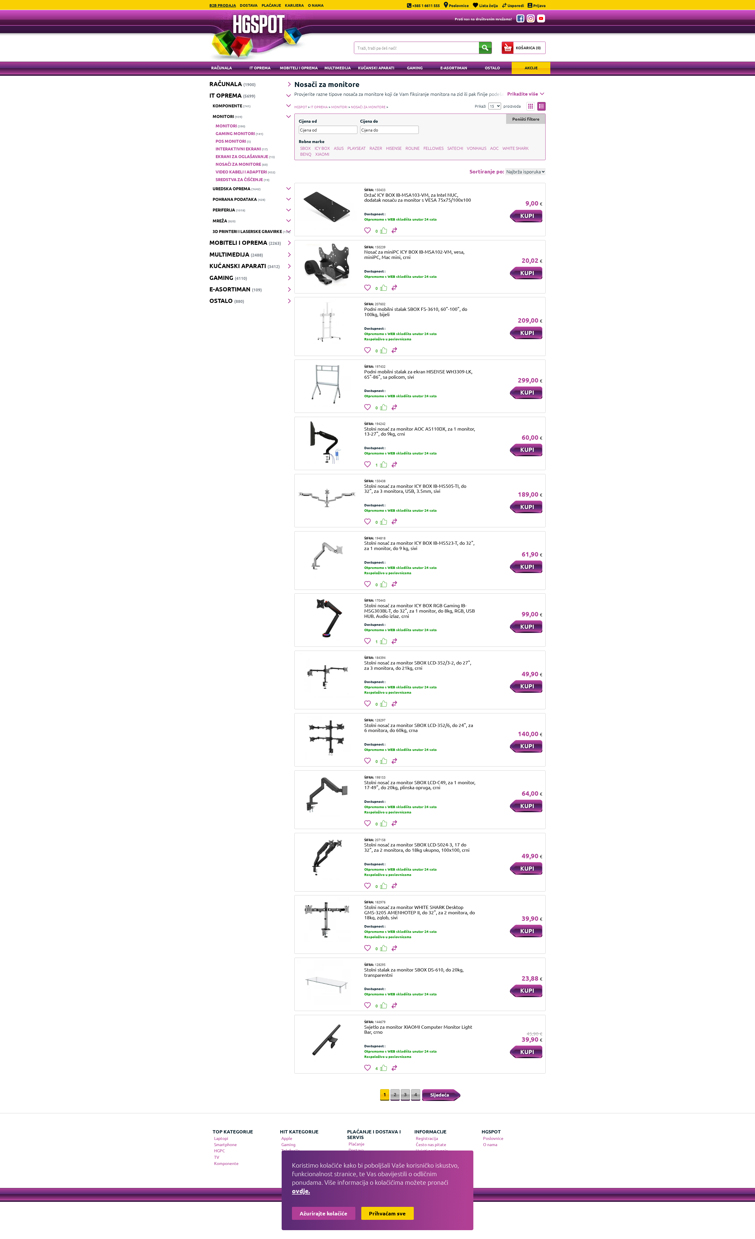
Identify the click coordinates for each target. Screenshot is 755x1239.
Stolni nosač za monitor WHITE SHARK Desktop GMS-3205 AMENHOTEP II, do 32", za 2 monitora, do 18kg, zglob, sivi (419, 912)
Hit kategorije (299, 1131)
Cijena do (369, 121)
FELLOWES (434, 148)
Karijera (294, 5)
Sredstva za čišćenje (243, 179)
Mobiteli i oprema (299, 67)
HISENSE (394, 148)
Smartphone (225, 1144)
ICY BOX (322, 148)
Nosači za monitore (242, 164)
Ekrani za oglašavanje (245, 156)
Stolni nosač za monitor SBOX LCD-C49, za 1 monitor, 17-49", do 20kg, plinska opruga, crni (419, 784)
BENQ (305, 154)
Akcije (531, 67)
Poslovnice (493, 1138)
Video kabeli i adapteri (245, 171)
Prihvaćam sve (387, 1213)
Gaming (415, 67)
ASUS (339, 148)
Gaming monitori (239, 133)
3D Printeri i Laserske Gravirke (251, 231)
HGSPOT (300, 106)
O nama (316, 5)
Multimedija (337, 67)
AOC (494, 148)
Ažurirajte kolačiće (323, 1213)
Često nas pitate (431, 1144)
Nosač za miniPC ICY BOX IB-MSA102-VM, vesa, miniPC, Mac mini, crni (414, 254)
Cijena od (308, 121)
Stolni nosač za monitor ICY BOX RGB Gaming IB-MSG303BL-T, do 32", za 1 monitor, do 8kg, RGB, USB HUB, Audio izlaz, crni (419, 610)
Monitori (227, 116)
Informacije (430, 1131)
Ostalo (492, 67)
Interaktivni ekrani (242, 148)
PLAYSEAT (356, 148)
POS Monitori (233, 141)
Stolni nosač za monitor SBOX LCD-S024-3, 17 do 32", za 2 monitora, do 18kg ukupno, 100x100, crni (417, 847)
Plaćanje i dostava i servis (374, 1134)
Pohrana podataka (239, 199)
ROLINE (413, 148)
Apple (286, 1138)
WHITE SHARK (515, 148)
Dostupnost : (374, 213)
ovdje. (301, 1191)
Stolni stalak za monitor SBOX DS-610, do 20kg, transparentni (414, 972)
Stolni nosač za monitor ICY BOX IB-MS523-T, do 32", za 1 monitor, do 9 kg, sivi (419, 545)
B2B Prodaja (222, 5)
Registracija (427, 1138)
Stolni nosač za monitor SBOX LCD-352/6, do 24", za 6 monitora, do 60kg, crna (418, 727)
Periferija (229, 209)
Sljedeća (439, 1095)
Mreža (224, 220)
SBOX (305, 148)
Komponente (232, 105)
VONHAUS (476, 148)
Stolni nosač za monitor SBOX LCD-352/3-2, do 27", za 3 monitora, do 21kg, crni (417, 665)
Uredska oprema (237, 188)
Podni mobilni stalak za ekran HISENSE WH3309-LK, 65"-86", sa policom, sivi (418, 374)
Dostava (248, 5)
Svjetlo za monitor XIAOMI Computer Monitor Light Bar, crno (418, 1029)
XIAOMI (322, 154)
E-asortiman (453, 67)
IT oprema (260, 67)
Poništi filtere (525, 119)
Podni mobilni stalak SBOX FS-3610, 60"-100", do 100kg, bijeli (415, 311)
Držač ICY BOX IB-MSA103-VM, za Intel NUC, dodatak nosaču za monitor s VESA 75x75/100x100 (417, 197)
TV (216, 1157)
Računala (221, 67)
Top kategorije (233, 1131)
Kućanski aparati (376, 67)
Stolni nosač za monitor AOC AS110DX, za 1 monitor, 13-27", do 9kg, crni (419, 431)
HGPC (219, 1150)
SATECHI (455, 148)
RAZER (376, 148)
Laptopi (221, 1138)
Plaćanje (271, 5)
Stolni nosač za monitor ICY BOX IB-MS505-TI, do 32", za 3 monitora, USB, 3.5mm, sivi (415, 488)
